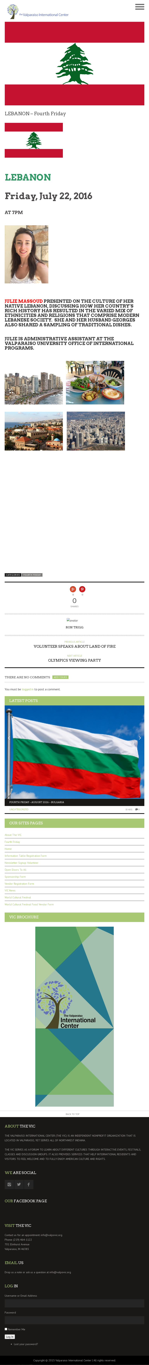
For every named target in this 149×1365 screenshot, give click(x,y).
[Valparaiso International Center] (39, 11)
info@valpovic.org (51, 1235)
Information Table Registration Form (26, 856)
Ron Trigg (74, 627)
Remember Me (16, 1329)
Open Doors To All (15, 869)
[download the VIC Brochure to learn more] (74, 1017)
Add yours (60, 677)
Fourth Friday (32, 575)
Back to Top (73, 1114)
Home (8, 849)
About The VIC (13, 835)
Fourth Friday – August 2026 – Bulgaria (36, 802)
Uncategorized (19, 809)
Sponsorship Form (15, 876)
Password (10, 1312)
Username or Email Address (21, 1295)
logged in (28, 689)
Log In (9, 1336)
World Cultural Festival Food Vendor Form (29, 904)
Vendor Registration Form (19, 883)
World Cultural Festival (18, 897)
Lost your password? (26, 1344)
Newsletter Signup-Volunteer (21, 862)
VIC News (10, 890)
